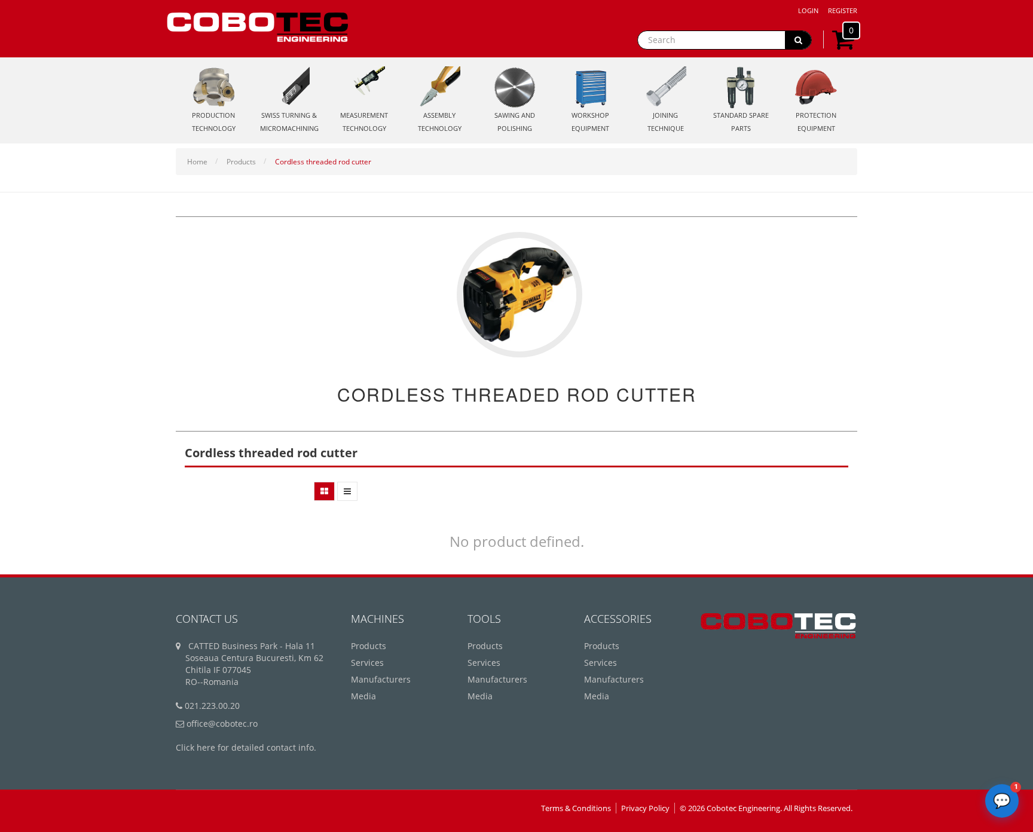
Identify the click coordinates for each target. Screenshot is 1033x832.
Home (197, 162)
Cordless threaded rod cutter (323, 162)
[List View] (347, 491)
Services (367, 662)
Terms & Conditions (576, 808)
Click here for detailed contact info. (246, 747)
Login (808, 10)
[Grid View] (324, 491)
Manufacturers (381, 679)
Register (842, 10)
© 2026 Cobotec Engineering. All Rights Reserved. (766, 808)
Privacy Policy (645, 808)
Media (363, 696)
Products (241, 162)
